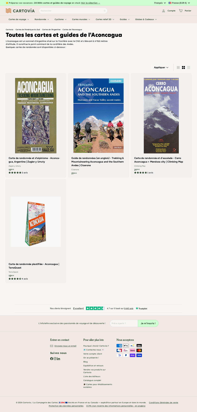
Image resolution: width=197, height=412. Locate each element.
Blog (85, 362)
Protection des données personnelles (66, 406)
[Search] (104, 11)
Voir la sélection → (90, 3)
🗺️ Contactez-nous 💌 (93, 350)
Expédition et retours (93, 365)
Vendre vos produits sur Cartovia (94, 371)
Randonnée (41, 19)
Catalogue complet (92, 380)
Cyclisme (59, 19)
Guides (123, 19)
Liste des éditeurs (91, 376)
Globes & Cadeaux (144, 19)
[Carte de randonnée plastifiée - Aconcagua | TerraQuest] (36, 231)
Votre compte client (92, 354)
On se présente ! (91, 357)
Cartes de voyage (18, 19)
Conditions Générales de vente (163, 402)
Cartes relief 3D (104, 19)
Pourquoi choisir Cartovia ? (96, 346)
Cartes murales (80, 19)
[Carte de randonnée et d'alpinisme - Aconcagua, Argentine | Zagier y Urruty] (36, 125)
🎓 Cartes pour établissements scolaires (97, 385)
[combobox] (160, 3)
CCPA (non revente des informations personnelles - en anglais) (115, 406)
